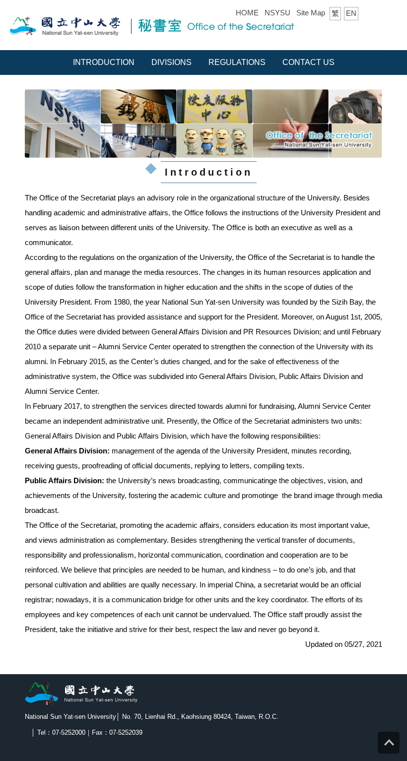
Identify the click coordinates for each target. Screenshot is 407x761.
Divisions (171, 62)
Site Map (310, 12)
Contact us (308, 62)
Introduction (104, 62)
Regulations (237, 62)
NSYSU (277, 12)
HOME (247, 12)
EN (351, 13)
